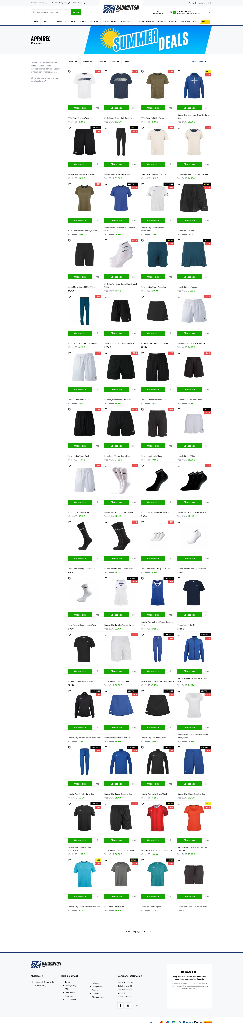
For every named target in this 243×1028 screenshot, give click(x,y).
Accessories (127, 22)
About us (202, 3)
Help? (210, 3)
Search (76, 12)
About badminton (145, 22)
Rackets (46, 22)
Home (35, 22)
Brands (172, 22)
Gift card (192, 3)
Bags (73, 22)
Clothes (94, 22)
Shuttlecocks (109, 22)
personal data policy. (190, 988)
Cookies (136, 1005)
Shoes (83, 22)
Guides (161, 22)
